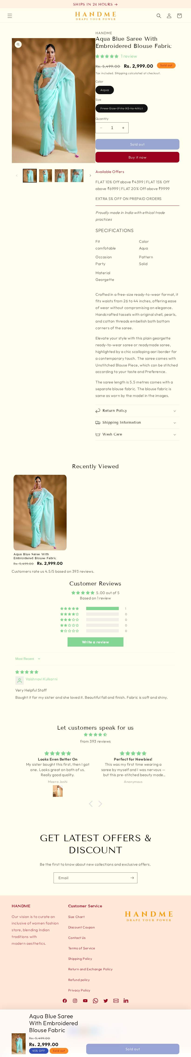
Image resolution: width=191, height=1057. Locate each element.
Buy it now (138, 157)
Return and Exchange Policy (90, 969)
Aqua (107, 91)
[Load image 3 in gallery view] (61, 176)
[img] (26, 672)
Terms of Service (81, 948)
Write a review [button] (95, 642)
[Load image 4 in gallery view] (77, 176)
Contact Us (77, 938)
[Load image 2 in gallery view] (45, 176)
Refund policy (79, 980)
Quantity (102, 118)
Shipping (121, 73)
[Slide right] (90, 175)
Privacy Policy (79, 990)
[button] (10, 16)
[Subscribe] (132, 877)
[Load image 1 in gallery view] (30, 176)
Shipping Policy (80, 959)
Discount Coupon (81, 927)
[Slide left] (17, 175)
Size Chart (76, 917)
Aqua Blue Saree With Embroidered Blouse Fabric (35, 556)
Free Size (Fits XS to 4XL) (124, 109)
